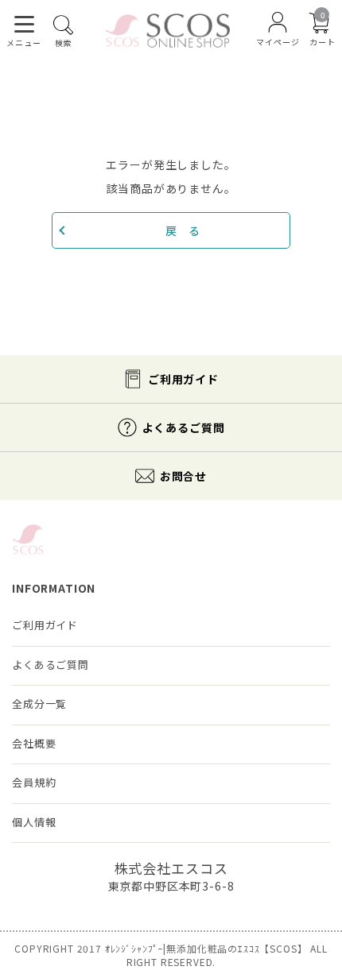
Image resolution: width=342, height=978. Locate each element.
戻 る (183, 230)
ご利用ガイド (183, 379)
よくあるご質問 (183, 427)
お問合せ (183, 476)
